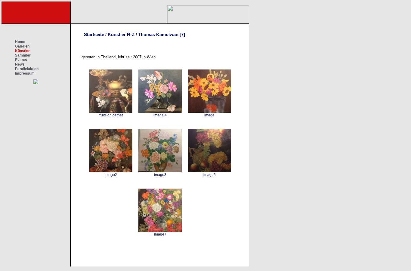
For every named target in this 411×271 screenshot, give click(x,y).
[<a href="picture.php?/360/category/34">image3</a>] (160, 150)
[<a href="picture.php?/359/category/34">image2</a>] (111, 150)
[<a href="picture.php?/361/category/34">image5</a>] (209, 150)
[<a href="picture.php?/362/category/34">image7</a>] (160, 210)
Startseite (94, 34)
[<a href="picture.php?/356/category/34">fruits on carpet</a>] (111, 91)
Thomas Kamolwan (158, 34)
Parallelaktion (27, 69)
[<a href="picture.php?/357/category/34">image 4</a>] (160, 91)
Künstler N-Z (121, 34)
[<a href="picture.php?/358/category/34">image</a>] (209, 91)
